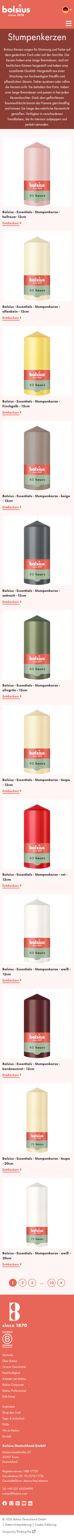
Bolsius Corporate (13, 1385)
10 (51, 1282)
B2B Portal (8, 1396)
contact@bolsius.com (14, 1493)
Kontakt (6, 1436)
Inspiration (8, 1406)
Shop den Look (11, 1412)
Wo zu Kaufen (11, 1430)
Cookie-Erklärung (45, 1525)
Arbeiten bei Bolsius (14, 1379)
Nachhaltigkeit (11, 1373)
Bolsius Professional (14, 1391)
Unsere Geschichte (14, 1367)
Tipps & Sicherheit (13, 1418)
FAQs (5, 1424)
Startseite (7, 1355)
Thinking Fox (23, 1531)
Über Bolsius (9, 1361)
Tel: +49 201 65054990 (17, 1489)
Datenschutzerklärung (18, 1525)
